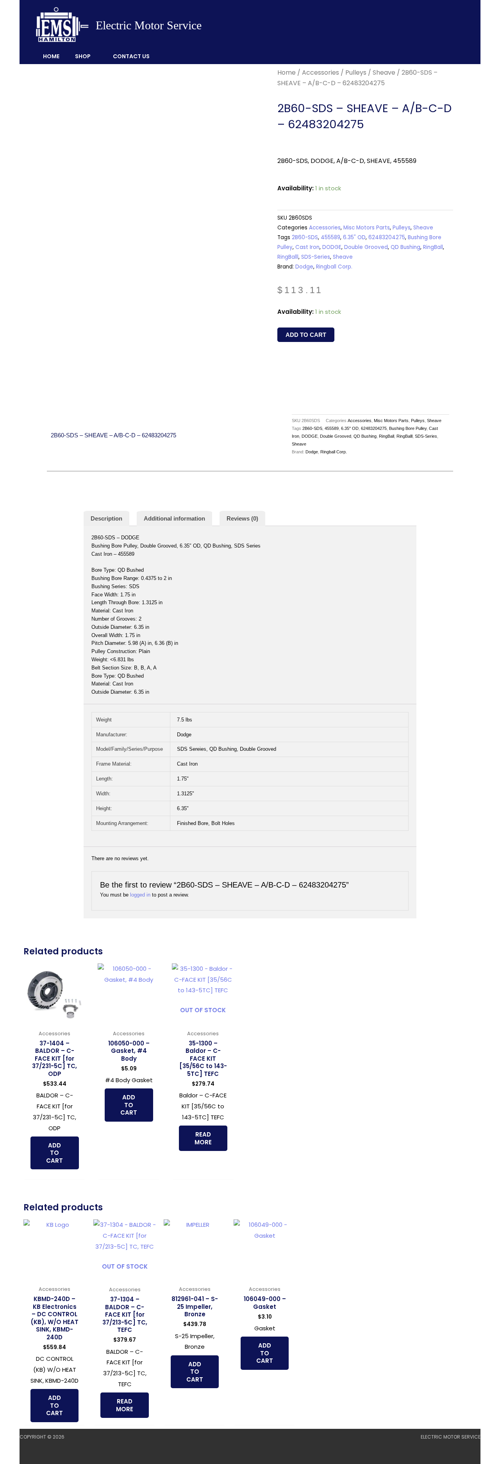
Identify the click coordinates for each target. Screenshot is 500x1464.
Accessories (320, 72)
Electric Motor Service (149, 25)
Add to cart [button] (54, 1153)
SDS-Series (315, 257)
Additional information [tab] (174, 518)
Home (51, 56)
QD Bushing (405, 247)
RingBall (433, 247)
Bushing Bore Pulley (408, 428)
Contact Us (131, 56)
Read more (203, 1138)
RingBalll (287, 257)
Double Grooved (366, 247)
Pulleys (355, 72)
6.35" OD (354, 237)
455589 (330, 237)
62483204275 (386, 237)
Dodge (304, 266)
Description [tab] (106, 518)
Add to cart (306, 334)
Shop (83, 56)
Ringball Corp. (334, 266)
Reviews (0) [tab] (242, 518)
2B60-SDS (305, 237)
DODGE (331, 247)
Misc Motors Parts (366, 227)
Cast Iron (307, 247)
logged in (140, 895)
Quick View (54, 1019)
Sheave (384, 72)
